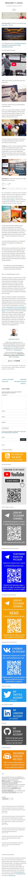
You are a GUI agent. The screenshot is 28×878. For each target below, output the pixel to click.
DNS (11, 778)
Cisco (23, 777)
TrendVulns (14, 788)
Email (3, 416)
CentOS (7, 777)
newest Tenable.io (11, 199)
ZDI (22, 792)
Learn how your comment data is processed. (14, 432)
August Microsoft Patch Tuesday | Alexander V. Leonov (13, 828)
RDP (18, 786)
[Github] (15, 361)
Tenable (13, 367)
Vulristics (5, 792)
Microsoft (6, 781)
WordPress (18, 792)
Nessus (16, 782)
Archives (4, 797)
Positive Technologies (20, 784)
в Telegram (16, 357)
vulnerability (8, 790)
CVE (3, 778)
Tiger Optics (22, 367)
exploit (21, 778)
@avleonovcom (7, 348)
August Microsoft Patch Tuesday (13, 838)
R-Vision (9, 367)
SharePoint (5, 787)
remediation (21, 786)
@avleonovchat (18, 350)
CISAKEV (19, 777)
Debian (8, 778)
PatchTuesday (13, 783)
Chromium (12, 777)
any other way (12, 875)
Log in (3, 445)
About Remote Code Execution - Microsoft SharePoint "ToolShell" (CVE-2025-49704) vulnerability (14, 821)
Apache (3, 777)
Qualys (9, 786)
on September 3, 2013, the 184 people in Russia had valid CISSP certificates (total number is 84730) (14, 309)
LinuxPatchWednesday (12, 780)
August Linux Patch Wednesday (13, 844)
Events (13, 365)
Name (3, 411)
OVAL (8, 783)
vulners (15, 790)
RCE (16, 786)
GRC (6, 367)
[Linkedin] (9, 361)
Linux (4, 780)
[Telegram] (19, 361)
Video (17, 365)
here (14, 345)
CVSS (5, 778)
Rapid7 (13, 786)
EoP (13, 778)
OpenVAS (4, 783)
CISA (16, 777)
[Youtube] (17, 361)
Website (4, 422)
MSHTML (12, 781)
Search (3, 437)
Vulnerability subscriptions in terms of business (20, 381)
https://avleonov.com (19, 872)
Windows (12, 792)
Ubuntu (19, 788)
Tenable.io (17, 367)
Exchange (17, 778)
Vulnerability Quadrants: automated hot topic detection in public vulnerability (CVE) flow (14, 45)
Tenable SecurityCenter (6, 788)
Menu (14, 9)
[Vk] (11, 361)
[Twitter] (13, 361)
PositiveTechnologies (8, 784)
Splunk (9, 787)
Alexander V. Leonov (14, 3)
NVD (20, 781)
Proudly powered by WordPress (8, 854)
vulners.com (4, 369)
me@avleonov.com (20, 873)
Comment (4, 395)
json (24, 778)
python (4, 786)
